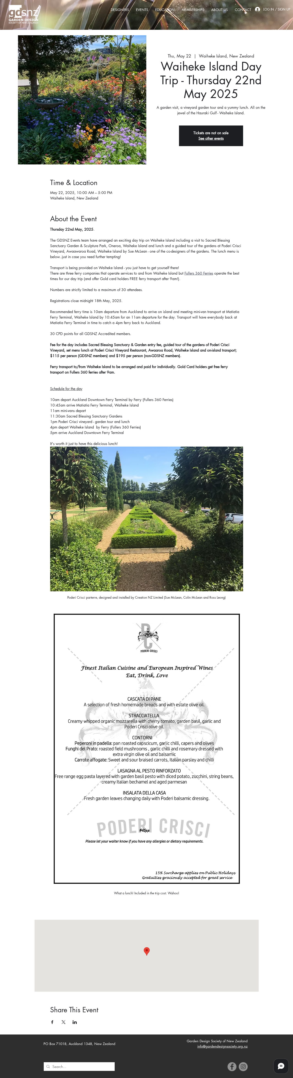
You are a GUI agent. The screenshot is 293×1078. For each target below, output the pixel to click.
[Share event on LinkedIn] (75, 1022)
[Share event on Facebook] (52, 1022)
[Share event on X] (63, 1022)
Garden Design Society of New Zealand (217, 1041)
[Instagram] (243, 1066)
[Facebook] (232, 1066)
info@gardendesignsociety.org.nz (222, 1046)
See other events (211, 138)
